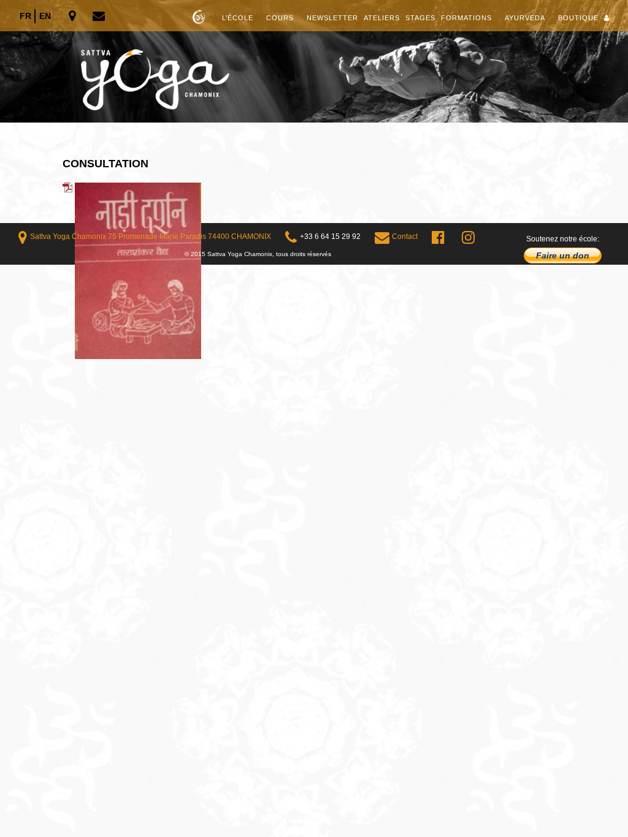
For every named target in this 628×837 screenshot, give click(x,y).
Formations (466, 17)
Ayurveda (525, 17)
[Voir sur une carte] (73, 17)
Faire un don (562, 255)
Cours (280, 17)
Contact (405, 236)
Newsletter (332, 17)
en (45, 16)
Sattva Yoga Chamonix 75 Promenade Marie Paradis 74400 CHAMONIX (150, 236)
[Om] (314, 61)
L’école (237, 17)
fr (25, 16)
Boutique (578, 17)
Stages (420, 17)
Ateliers (382, 17)
